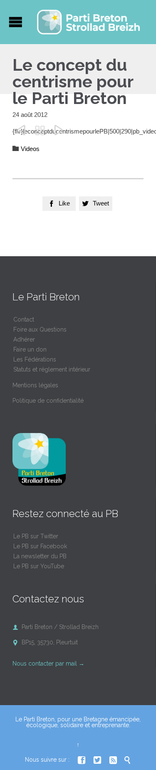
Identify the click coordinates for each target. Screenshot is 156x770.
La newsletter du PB (40, 556)
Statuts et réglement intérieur (51, 369)
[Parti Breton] (88, 22)
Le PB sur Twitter (35, 536)
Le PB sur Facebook (40, 546)
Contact (23, 319)
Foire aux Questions (40, 329)
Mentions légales (35, 385)
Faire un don (30, 349)
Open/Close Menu (15, 22)
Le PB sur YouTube (38, 566)
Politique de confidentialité (48, 400)
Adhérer (24, 339)
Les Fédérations (34, 359)
